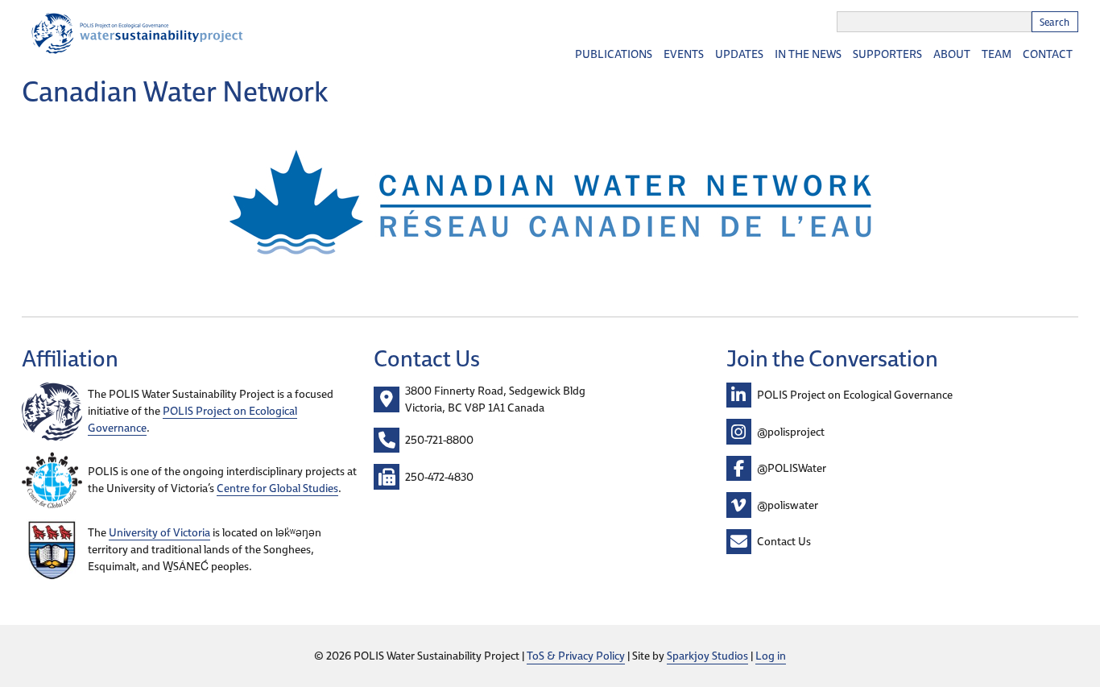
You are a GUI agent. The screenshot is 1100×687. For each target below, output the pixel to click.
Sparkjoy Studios (707, 656)
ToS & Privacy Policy (576, 656)
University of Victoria (159, 532)
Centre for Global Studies (277, 488)
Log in (770, 656)
